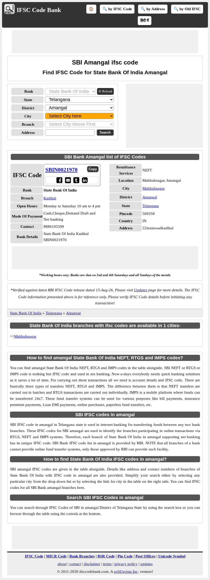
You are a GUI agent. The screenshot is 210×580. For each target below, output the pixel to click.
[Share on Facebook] (59, 180)
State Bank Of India (25, 313)
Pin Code (125, 556)
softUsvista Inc (126, 572)
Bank (28, 91)
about (62, 564)
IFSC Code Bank (39, 10)
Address (28, 133)
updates (146, 564)
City (28, 116)
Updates (140, 290)
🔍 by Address (153, 9)
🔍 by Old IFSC (187, 9)
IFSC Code (34, 556)
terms (107, 564)
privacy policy (126, 564)
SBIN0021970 (61, 170)
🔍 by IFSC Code (117, 9)
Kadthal (50, 198)
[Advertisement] (105, 41)
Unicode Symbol (171, 556)
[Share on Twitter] (76, 180)
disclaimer (92, 564)
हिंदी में (144, 20)
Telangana (150, 206)
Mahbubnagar (153, 188)
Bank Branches (82, 556)
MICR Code (56, 556)
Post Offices (145, 556)
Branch (28, 124)
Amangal (149, 197)
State (28, 100)
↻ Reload (105, 91)
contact (75, 564)
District (28, 108)
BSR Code (106, 556)
